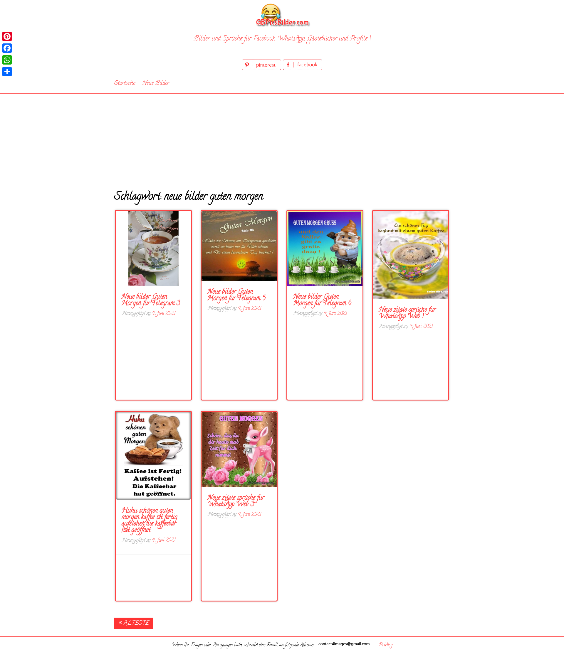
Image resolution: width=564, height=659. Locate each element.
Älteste (135, 623)
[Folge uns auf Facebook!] (302, 69)
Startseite (124, 83)
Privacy (385, 645)
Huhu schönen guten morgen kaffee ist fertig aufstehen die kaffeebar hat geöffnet (149, 520)
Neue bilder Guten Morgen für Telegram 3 (151, 300)
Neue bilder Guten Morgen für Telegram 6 (322, 300)
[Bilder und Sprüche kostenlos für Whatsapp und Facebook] (282, 15)
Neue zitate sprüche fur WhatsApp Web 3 (235, 501)
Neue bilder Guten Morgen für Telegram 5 (236, 295)
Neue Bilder (155, 83)
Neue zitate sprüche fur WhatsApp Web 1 (407, 313)
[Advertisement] (282, 138)
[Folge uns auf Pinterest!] (262, 69)
